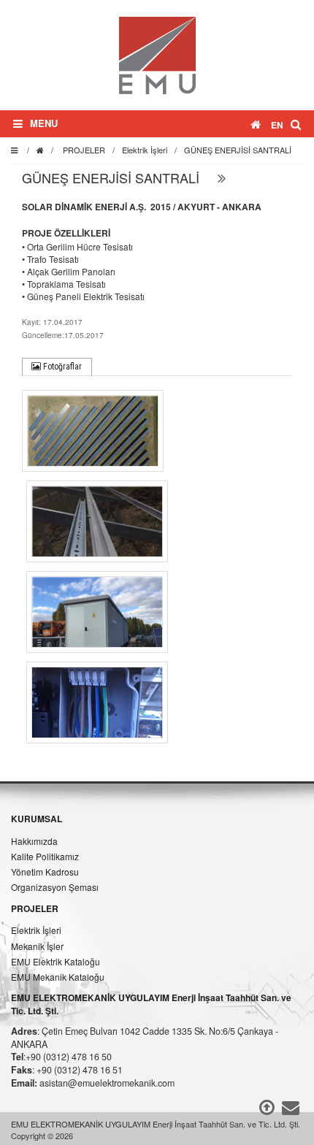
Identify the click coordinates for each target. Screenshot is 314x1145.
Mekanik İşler (37, 946)
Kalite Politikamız (45, 856)
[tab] (57, 367)
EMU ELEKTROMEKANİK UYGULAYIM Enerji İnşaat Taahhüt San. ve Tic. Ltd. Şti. (151, 1004)
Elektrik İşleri (144, 150)
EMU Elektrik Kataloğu (55, 961)
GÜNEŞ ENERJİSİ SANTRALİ (237, 150)
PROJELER (84, 150)
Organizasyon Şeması (55, 887)
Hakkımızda (34, 841)
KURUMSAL (36, 818)
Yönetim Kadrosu (45, 871)
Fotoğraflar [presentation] (61, 366)
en (277, 124)
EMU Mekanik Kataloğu (57, 976)
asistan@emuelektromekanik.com (107, 1083)
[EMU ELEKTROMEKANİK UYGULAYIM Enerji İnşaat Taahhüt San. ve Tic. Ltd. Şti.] (157, 53)
